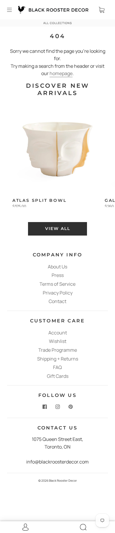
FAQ (57, 367)
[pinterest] (70, 406)
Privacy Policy (58, 293)
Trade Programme (57, 350)
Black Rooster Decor (63, 480)
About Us (57, 266)
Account (57, 332)
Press (58, 275)
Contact (57, 301)
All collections (57, 23)
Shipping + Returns (57, 359)
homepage (61, 73)
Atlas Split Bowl (39, 200)
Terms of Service (57, 284)
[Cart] (101, 9)
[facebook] (44, 406)
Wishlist (57, 341)
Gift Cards (57, 376)
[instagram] (57, 406)
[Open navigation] (13, 9)
